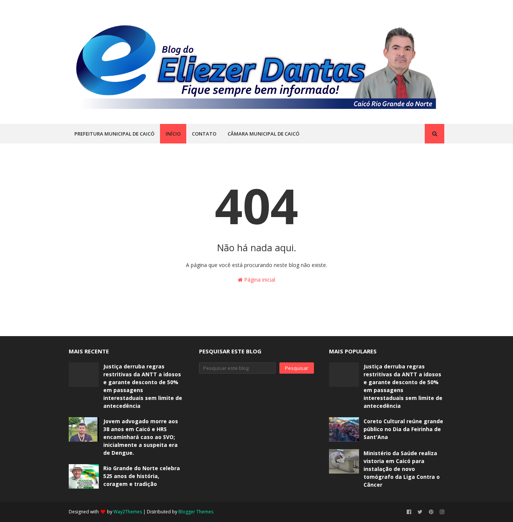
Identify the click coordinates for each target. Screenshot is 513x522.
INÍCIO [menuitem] (173, 133)
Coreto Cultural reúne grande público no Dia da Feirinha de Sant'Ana (403, 429)
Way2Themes (127, 511)
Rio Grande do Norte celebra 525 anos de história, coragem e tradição (141, 476)
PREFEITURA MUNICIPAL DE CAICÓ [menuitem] (114, 133)
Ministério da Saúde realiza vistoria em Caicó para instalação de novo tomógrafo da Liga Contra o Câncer (402, 469)
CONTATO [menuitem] (204, 133)
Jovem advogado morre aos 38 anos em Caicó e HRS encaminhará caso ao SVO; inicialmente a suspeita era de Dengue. (140, 437)
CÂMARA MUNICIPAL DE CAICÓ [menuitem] (263, 133)
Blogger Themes (195, 511)
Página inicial (259, 279)
